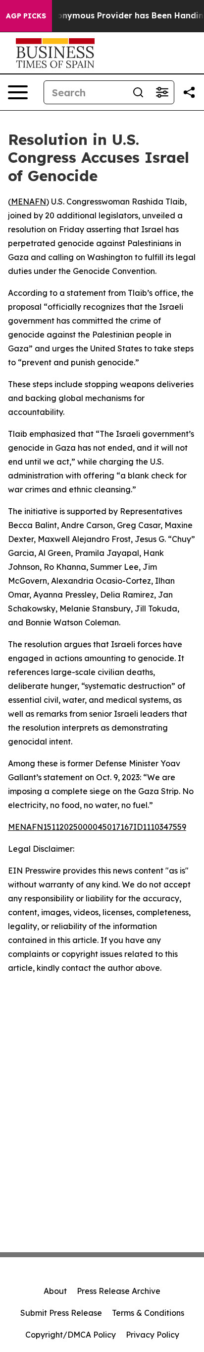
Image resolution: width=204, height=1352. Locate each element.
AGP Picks (26, 15)
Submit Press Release (61, 1313)
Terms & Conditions (148, 1313)
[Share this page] (189, 92)
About (55, 1291)
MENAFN (28, 201)
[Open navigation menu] (18, 92)
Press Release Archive (118, 1291)
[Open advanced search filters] (162, 92)
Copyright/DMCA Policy (70, 1335)
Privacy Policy (152, 1335)
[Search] (138, 92)
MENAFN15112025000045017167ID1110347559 (97, 827)
